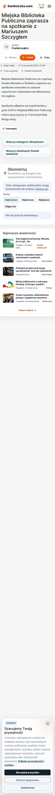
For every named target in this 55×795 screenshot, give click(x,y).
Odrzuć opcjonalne (27, 780)
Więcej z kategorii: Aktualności (25, 141)
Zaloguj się (41, 188)
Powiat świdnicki (33, 71)
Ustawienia (27, 787)
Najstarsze (28, 200)
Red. (12, 65)
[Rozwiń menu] (49, 6)
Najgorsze (10, 206)
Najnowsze (11, 200)
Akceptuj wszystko (27, 772)
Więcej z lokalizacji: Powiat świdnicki (22, 152)
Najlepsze (44, 200)
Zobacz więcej (27, 310)
